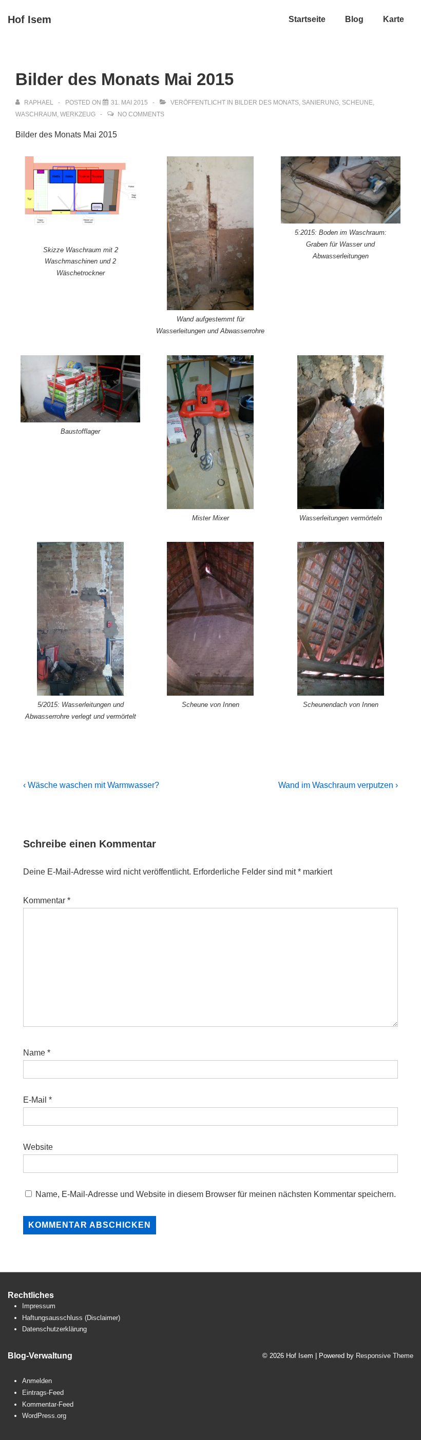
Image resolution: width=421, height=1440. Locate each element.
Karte (393, 19)
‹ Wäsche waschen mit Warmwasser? (91, 785)
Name (34, 1052)
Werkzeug (77, 114)
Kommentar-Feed (47, 1404)
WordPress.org (44, 1415)
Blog (354, 19)
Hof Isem (29, 19)
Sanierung (320, 102)
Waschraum (36, 114)
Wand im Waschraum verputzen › (338, 785)
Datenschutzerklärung (54, 1329)
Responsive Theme (384, 1356)
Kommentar (46, 900)
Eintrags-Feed (43, 1392)
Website (38, 1147)
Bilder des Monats (267, 102)
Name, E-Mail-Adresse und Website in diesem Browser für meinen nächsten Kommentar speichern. (215, 1194)
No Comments (141, 114)
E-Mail (35, 1100)
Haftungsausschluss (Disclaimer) (71, 1318)
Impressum (38, 1306)
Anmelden (37, 1381)
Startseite (307, 19)
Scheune (357, 102)
